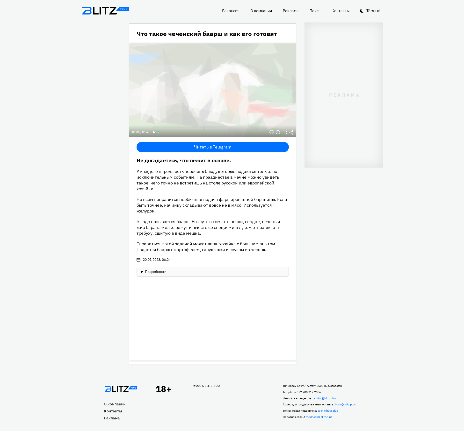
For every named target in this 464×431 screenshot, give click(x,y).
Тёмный (373, 10)
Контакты (341, 10)
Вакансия (230, 10)
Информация (278, 132)
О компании (261, 10)
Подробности (155, 271)
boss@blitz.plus (345, 404)
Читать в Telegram (213, 147)
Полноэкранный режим (284, 132)
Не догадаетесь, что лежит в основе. (184, 160)
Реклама (291, 10)
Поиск (315, 10)
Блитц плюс (105, 10)
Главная (121, 389)
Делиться (291, 132)
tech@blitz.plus (328, 410)
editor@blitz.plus (325, 398)
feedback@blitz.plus (319, 417)
